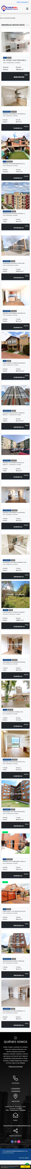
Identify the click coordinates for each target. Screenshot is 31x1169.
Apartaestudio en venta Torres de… (14, 961)
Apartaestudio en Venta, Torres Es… (14, 413)
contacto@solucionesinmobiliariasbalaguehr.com (16, 1125)
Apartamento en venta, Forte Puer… (14, 263)
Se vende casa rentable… (15, 60)
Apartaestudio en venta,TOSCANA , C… (14, 213)
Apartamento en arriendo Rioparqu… (14, 662)
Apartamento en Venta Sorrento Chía (14, 562)
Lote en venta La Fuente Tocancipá (14, 612)
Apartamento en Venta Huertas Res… (14, 811)
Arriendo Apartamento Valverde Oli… (14, 114)
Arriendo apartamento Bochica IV (13, 462)
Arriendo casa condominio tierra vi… (14, 861)
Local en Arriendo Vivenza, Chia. (13, 712)
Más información (11, 1167)
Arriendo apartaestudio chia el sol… (14, 761)
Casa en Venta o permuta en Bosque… (14, 363)
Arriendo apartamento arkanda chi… (14, 313)
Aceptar (25, 1166)
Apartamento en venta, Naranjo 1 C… (14, 1011)
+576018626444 (15, 1091)
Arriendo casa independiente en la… (14, 163)
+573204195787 (15, 1088)
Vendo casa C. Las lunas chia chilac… (14, 911)
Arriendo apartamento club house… (14, 512)
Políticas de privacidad (15, 1066)
